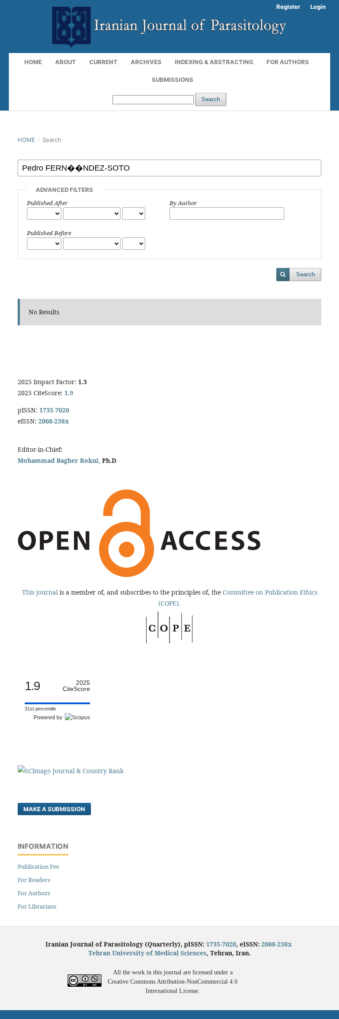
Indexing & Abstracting (214, 61)
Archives (146, 61)
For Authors (288, 61)
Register (288, 6)
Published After (47, 203)
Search (210, 99)
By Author (183, 203)
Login (318, 6)
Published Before (49, 233)
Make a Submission (54, 809)
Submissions (172, 79)
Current (103, 61)
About (65, 61)
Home (33, 61)
